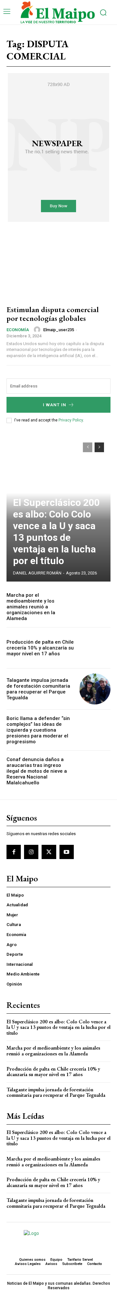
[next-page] (99, 447)
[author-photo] (38, 329)
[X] (49, 852)
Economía (17, 329)
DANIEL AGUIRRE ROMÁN (37, 573)
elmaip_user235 (58, 329)
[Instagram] (31, 852)
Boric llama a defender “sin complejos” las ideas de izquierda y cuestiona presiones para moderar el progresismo (38, 730)
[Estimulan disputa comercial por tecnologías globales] (58, 268)
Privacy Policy (70, 420)
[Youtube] (66, 852)
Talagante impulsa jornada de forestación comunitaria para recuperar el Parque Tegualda (38, 689)
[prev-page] (87, 447)
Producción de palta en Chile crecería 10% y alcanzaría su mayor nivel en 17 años (40, 648)
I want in (54, 404)
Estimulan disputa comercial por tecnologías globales (52, 313)
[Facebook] (13, 852)
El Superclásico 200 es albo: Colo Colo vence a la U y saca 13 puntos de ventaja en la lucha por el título (56, 531)
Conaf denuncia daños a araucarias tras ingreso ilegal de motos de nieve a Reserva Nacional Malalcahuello (36, 771)
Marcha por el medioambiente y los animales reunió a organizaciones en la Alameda (30, 606)
